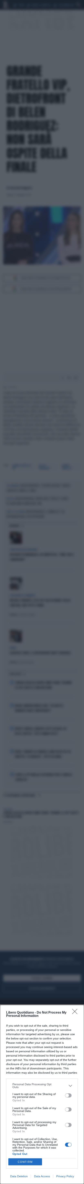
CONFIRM (25, 1161)
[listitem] (42, 1086)
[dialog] (42, 1094)
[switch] (68, 1095)
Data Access (42, 1176)
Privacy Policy (65, 1176)
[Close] (76, 1013)
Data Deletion (19, 1176)
